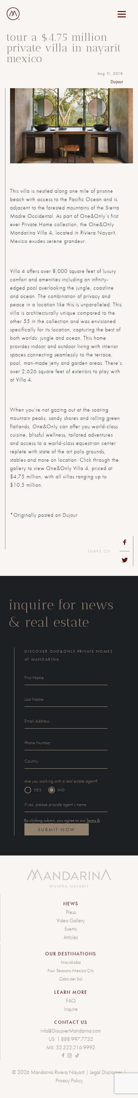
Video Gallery (71, 920)
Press (71, 912)
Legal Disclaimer (106, 1072)
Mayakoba (71, 962)
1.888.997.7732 (75, 1039)
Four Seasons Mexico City (71, 970)
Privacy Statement (66, 824)
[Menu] (122, 14)
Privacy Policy (69, 1080)
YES (38, 790)
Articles (71, 937)
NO (61, 790)
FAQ (71, 1000)
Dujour (70, 514)
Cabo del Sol (70, 979)
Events (71, 928)
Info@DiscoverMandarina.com (71, 1030)
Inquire (71, 1008)
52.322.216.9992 (75, 1047)
